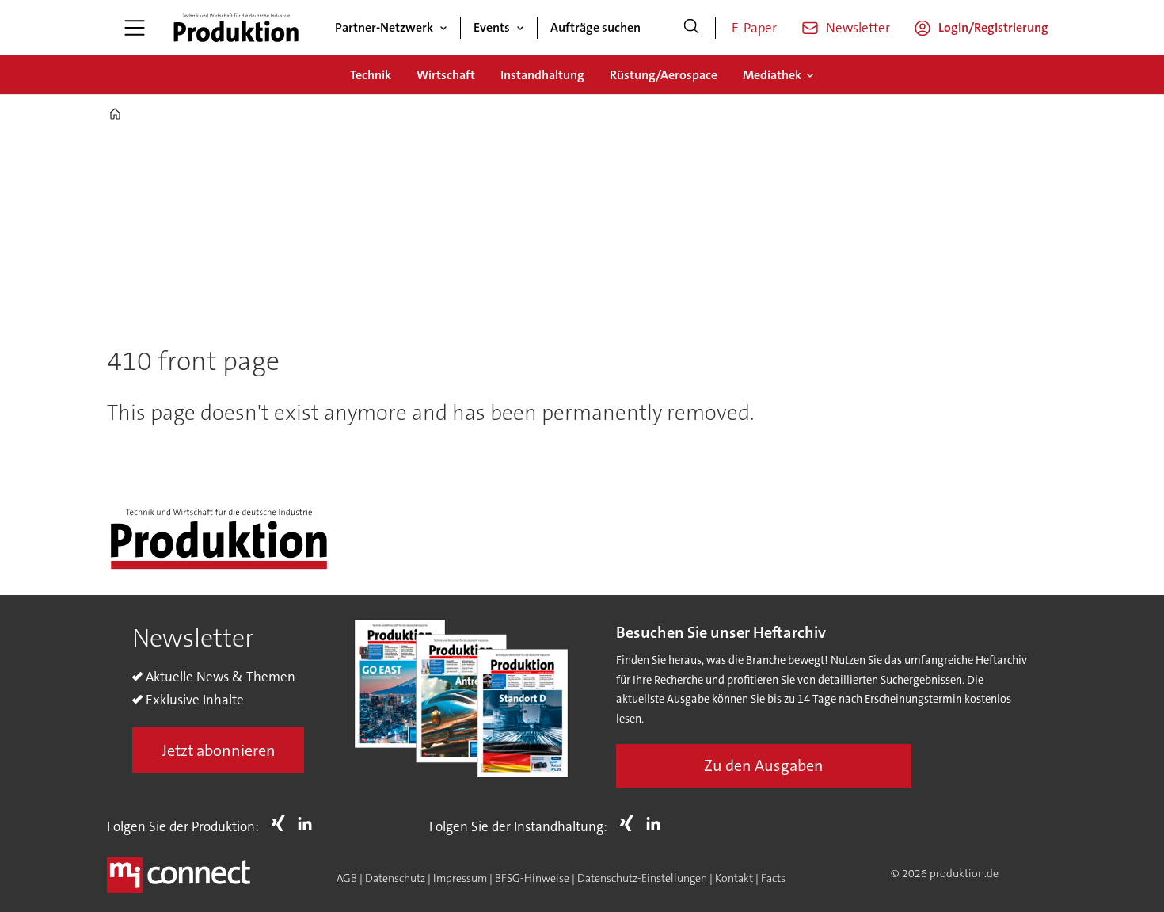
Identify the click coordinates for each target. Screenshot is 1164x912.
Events (492, 27)
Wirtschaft (446, 75)
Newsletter (858, 27)
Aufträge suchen (595, 27)
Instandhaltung (542, 75)
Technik (370, 75)
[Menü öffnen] (135, 27)
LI (309, 823)
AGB (347, 878)
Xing (282, 823)
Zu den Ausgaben (764, 765)
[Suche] (691, 28)
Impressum (460, 878)
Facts (773, 878)
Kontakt (734, 878)
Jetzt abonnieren (219, 750)
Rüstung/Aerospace (663, 75)
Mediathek (772, 75)
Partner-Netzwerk (384, 27)
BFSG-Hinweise (532, 878)
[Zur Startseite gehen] (236, 27)
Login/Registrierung (993, 27)
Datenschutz (395, 878)
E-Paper (754, 27)
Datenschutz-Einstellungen (642, 878)
